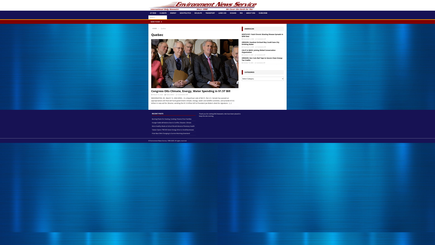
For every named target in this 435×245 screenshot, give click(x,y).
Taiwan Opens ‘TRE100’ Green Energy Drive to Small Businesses (173, 130)
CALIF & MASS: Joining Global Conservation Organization (259, 51)
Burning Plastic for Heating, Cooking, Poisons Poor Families (171, 119)
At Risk (153, 13)
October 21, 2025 (248, 55)
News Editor (170, 95)
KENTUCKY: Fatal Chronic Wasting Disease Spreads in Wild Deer (262, 35)
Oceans (233, 13)
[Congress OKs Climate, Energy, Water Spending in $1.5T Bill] (194, 63)
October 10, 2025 (248, 63)
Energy (173, 13)
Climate (163, 13)
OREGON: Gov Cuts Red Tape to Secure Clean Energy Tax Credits (262, 59)
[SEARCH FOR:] (157, 17)
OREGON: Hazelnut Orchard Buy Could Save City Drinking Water (260, 43)
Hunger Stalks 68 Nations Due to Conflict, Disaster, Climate (171, 123)
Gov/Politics (185, 13)
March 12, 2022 (158, 95)
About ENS (250, 13)
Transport (210, 13)
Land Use (222, 13)
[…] (230, 103)
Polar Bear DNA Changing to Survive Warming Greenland (171, 133)
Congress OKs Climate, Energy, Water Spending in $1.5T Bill (190, 91)
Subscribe (263, 13)
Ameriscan (249, 29)
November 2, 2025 (248, 39)
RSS (241, 13)
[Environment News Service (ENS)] (203, 9)
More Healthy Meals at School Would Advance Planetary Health (173, 126)
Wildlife (198, 13)
